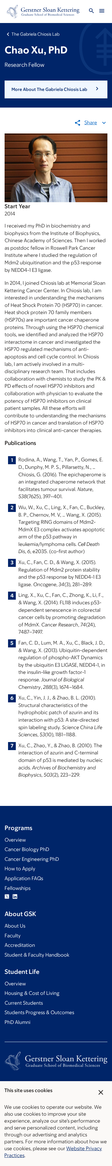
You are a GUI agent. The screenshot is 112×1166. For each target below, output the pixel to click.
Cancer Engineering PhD (32, 859)
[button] (56, 89)
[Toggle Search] (91, 11)
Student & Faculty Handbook (37, 955)
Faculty (13, 935)
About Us (15, 926)
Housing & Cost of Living (32, 993)
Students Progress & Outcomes (39, 1012)
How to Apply (20, 868)
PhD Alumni (17, 1022)
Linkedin (15, 896)
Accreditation (20, 945)
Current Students (24, 1003)
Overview (15, 840)
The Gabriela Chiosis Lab (35, 34)
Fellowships (17, 888)
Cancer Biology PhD (27, 849)
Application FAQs (24, 878)
